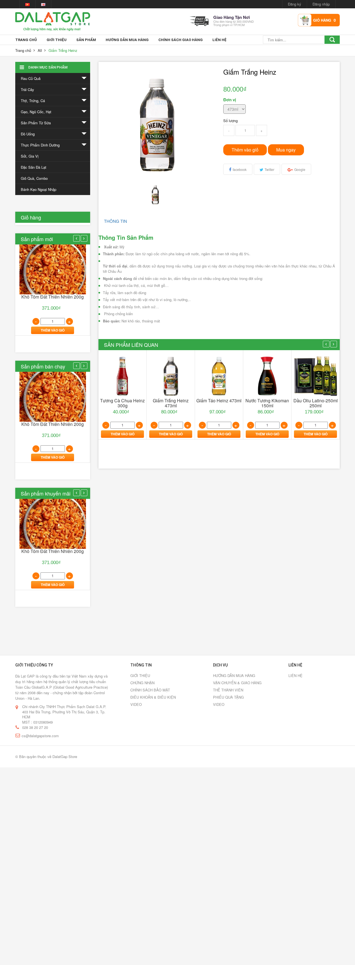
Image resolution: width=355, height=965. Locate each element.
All (40, 50)
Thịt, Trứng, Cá (33, 100)
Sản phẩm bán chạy (43, 366)
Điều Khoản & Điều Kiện (153, 697)
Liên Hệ (219, 40)
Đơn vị (229, 100)
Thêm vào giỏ (245, 149)
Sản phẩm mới (37, 238)
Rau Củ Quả (30, 78)
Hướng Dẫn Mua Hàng (127, 40)
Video (136, 704)
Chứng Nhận (142, 682)
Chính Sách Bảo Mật (150, 690)
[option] (52, 290)
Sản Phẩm (86, 40)
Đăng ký (294, 4)
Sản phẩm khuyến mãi (45, 493)
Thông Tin (115, 221)
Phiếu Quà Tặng (228, 697)
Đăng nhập (321, 4)
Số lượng (230, 120)
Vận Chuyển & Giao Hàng (237, 682)
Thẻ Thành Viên (228, 690)
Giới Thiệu (57, 40)
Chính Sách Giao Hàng (180, 40)
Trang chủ (23, 50)
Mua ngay (286, 149)
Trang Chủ (26, 40)
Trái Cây (27, 89)
